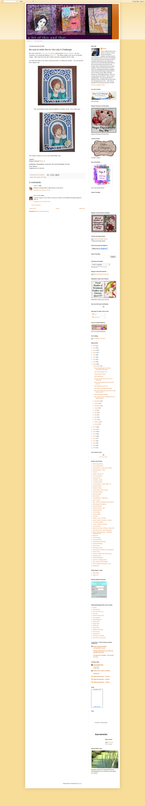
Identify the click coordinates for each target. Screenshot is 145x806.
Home (29, 41)
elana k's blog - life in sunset (100, 490)
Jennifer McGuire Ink (98, 615)
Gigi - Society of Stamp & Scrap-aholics (103, 502)
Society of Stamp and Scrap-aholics (102, 553)
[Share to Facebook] (57, 175)
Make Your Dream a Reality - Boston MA (103, 528)
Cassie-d (95, 472)
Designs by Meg (97, 488)
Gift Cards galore (98, 376)
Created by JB (96, 478)
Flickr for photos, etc (98, 611)
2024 (94, 350)
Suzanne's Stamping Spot (100, 559)
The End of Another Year (100, 372)
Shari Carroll (96, 545)
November (97, 401)
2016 (94, 429)
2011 (94, 441)
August (96, 408)
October (96, 403)
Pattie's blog (96, 621)
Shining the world (97, 547)
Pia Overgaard (97, 537)
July (95, 410)
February (97, 422)
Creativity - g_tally (97, 480)
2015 (94, 431)
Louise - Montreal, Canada (100, 524)
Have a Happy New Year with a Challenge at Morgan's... (102, 368)
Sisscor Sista (96, 551)
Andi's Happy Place (98, 464)
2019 (94, 361)
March (96, 419)
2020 (94, 359)
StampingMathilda (98, 665)
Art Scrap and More (98, 466)
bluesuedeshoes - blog (99, 470)
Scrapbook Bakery (98, 543)
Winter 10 (52, 55)
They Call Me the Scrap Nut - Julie (102, 563)
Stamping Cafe (97, 555)
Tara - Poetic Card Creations (100, 561)
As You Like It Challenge (48, 53)
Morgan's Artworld (68, 53)
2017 (94, 427)
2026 (94, 345)
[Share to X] (55, 175)
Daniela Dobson (97, 486)
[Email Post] (47, 174)
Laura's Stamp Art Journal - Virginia (102, 520)
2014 (94, 434)
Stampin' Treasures (98, 629)
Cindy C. (36, 185)
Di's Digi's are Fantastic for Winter (103, 388)
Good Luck (96, 666)
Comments (97, 317)
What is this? (97, 706)
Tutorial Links (38, 41)
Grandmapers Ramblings (99, 504)
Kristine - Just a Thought (99, 518)
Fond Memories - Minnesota (100, 498)
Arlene (104, 48)
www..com (97, 689)
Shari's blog (96, 627)
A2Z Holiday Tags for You (101, 386)
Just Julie (95, 516)
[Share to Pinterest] (58, 175)
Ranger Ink (96, 673)
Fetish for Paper (97, 494)
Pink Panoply (37, 195)
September (97, 405)
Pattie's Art (95, 575)
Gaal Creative (96, 500)
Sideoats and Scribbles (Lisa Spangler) (103, 549)
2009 (94, 445)
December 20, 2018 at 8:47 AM (42, 190)
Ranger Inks (96, 623)
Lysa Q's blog (96, 526)
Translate (104, 267)
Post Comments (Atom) (42, 211)
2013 (94, 436)
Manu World (96, 573)
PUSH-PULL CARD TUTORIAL (101, 670)
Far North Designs (97, 492)
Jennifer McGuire (97, 510)
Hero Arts (95, 613)
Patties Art (95, 535)
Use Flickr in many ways (99, 637)
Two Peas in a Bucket (98, 635)
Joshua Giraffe (97, 514)
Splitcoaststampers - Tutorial (101, 676)
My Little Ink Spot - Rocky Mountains (102, 530)
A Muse (95, 607)
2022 (94, 354)
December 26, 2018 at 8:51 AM (42, 201)
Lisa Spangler (96, 617)
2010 (94, 443)
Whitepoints (96, 565)
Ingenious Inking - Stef (99, 508)
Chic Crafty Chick (97, 476)
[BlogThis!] (53, 175)
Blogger (80, 783)
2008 (94, 447)
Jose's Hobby (96, 512)
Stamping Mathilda (98, 557)
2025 (94, 348)
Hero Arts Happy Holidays (101, 394)
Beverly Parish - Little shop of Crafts (102, 468)
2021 (94, 357)
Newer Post (33, 208)
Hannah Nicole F (97, 506)
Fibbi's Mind (96, 496)
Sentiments (96, 625)
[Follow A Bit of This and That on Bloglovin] (99, 249)
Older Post (82, 208)
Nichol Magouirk (97, 619)
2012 (94, 438)
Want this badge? (104, 456)
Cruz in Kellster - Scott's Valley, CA (102, 484)
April (95, 417)
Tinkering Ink (96, 633)
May (95, 415)
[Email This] (51, 175)
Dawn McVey (96, 609)
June (95, 412)
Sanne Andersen (97, 539)
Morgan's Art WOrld (41, 177)
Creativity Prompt (97, 482)
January (96, 424)
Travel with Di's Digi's (100, 374)
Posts (95, 314)
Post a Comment (36, 205)
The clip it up (96, 631)
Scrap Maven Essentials (99, 541)
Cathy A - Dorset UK (98, 474)
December (97, 366)
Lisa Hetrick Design (98, 522)
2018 (35, 177)
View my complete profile (98, 85)
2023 (94, 352)
